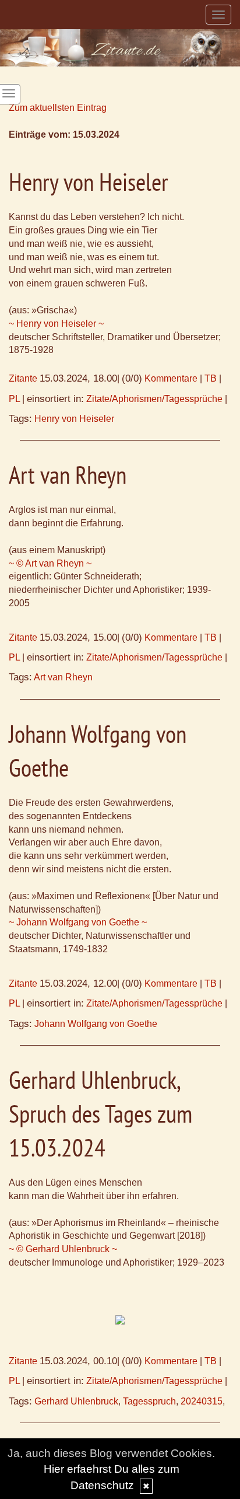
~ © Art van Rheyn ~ (50, 563)
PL (14, 399)
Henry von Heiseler (74, 419)
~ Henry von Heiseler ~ (56, 324)
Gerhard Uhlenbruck (76, 1401)
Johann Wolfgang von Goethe (95, 1024)
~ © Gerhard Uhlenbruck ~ (63, 1249)
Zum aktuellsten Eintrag (58, 108)
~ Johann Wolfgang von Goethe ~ (78, 922)
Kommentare (170, 378)
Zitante (23, 378)
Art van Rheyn (63, 677)
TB (210, 378)
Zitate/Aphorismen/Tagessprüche (154, 399)
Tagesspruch (149, 1401)
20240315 (202, 1401)
